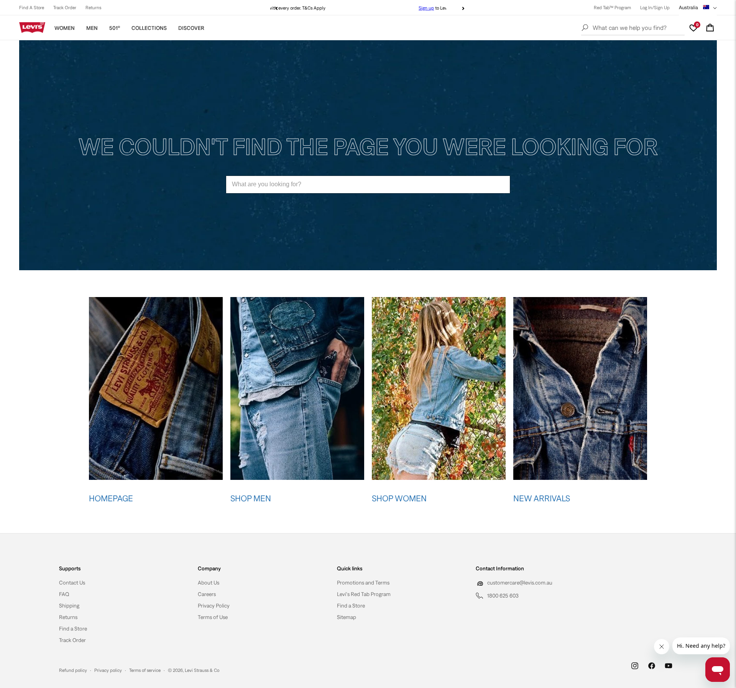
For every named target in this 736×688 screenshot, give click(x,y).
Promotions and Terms (363, 583)
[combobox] (368, 184)
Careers (207, 594)
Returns (93, 7)
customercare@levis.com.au (519, 583)
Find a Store (73, 629)
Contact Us (72, 583)
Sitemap (346, 617)
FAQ (64, 594)
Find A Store (31, 7)
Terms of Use (213, 617)
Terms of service (145, 670)
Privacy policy (108, 670)
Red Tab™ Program (612, 7)
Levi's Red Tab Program (364, 594)
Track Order (64, 7)
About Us (208, 583)
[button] (710, 27)
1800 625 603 (503, 596)
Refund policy (73, 670)
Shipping (69, 606)
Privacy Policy (214, 606)
